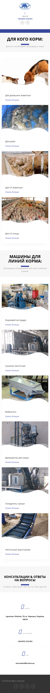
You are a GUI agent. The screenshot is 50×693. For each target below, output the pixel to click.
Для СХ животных (14, 187)
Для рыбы (10, 141)
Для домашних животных (18, 95)
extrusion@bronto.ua (25, 663)
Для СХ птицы (12, 233)
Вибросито (10, 411)
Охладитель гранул (15, 503)
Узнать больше (12, 100)
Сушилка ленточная (15, 365)
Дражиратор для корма (17, 457)
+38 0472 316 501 (25, 19)
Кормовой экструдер (15, 320)
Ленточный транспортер (17, 549)
